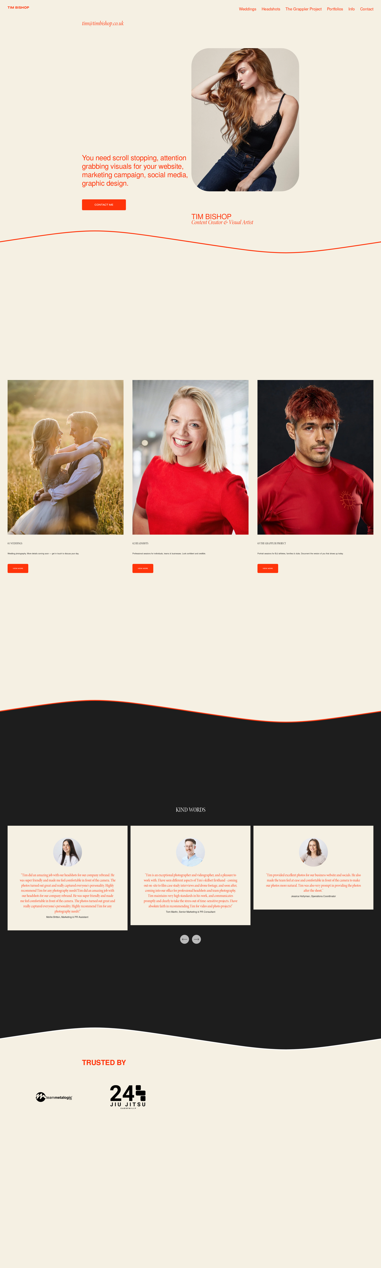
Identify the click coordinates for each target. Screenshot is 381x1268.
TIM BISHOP (18, 8)
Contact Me (104, 204)
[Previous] (184, 939)
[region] (190, 878)
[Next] (196, 939)
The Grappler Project (303, 9)
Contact (366, 9)
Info (351, 9)
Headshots (271, 9)
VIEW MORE (18, 568)
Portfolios (335, 9)
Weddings (247, 9)
